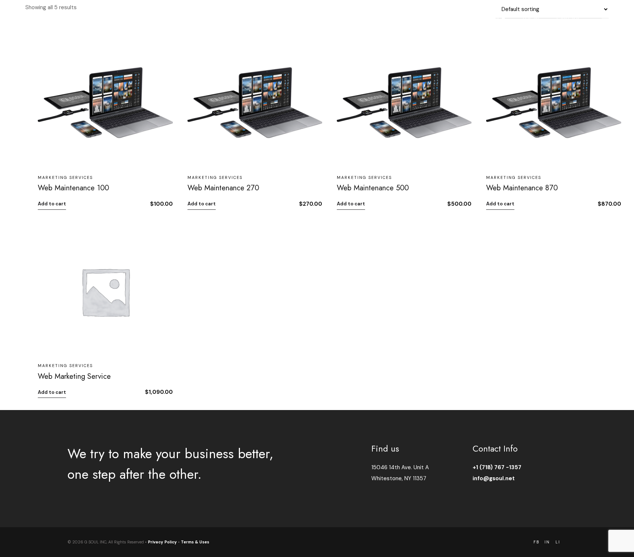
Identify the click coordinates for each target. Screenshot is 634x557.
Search (495, 18)
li (557, 542)
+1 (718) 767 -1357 (497, 467)
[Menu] (605, 18)
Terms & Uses (195, 542)
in (547, 542)
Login (531, 18)
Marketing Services (65, 177)
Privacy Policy (162, 542)
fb (536, 542)
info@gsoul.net (494, 478)
